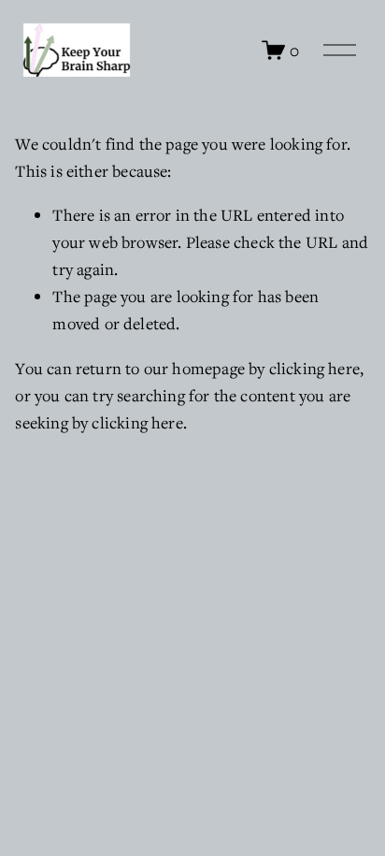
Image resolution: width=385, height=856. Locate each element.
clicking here (314, 368)
